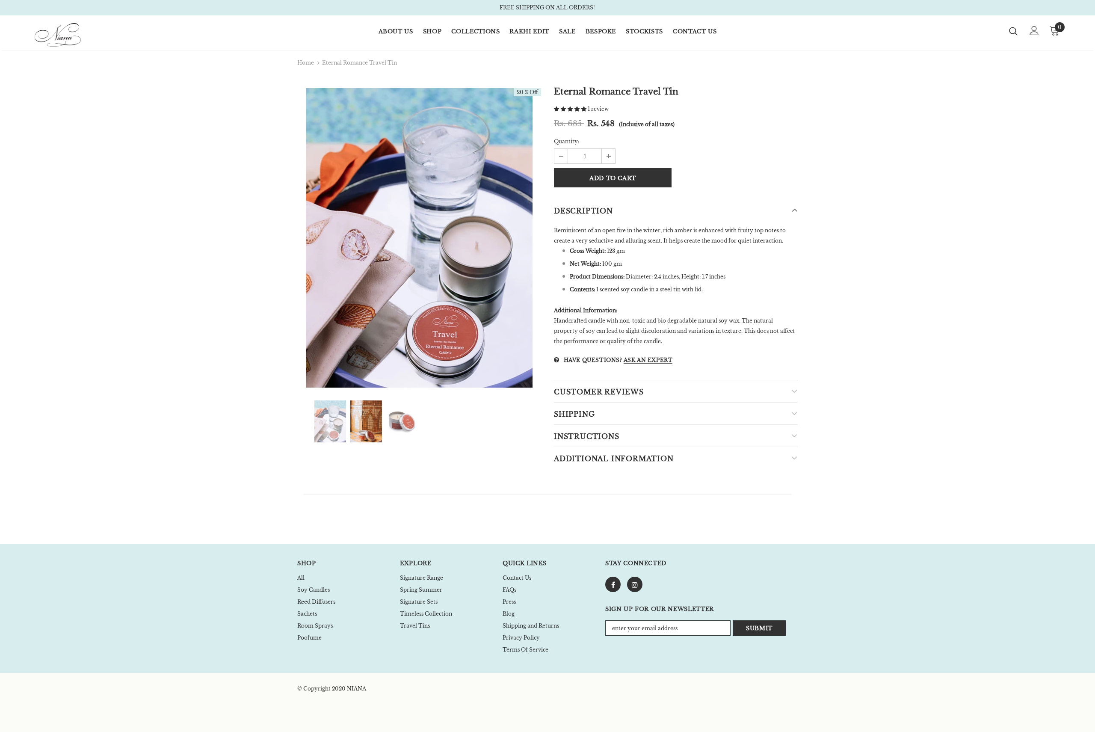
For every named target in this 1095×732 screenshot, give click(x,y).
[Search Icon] (1013, 31)
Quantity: (566, 141)
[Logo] (85, 35)
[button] (571, 109)
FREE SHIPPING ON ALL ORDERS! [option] (547, 7)
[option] (419, 238)
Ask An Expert (648, 360)
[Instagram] (634, 584)
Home (305, 62)
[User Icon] (1034, 30)
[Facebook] (613, 584)
